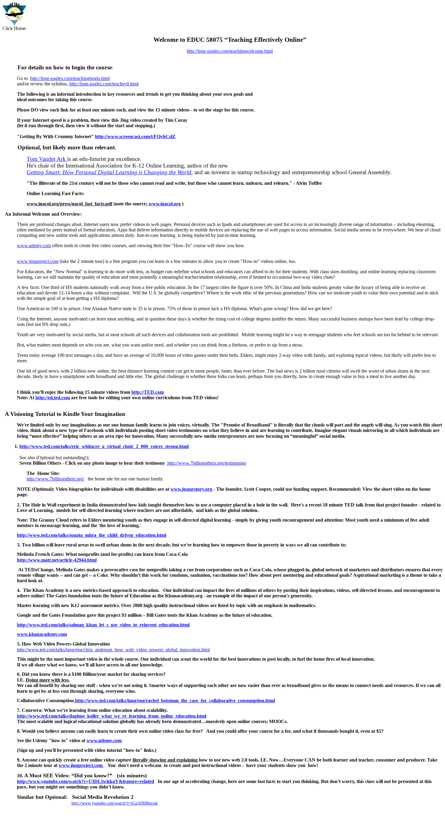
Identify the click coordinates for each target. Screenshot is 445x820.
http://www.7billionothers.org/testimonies (206, 463)
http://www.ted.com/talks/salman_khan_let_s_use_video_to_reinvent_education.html (103, 624)
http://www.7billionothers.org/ (55, 478)
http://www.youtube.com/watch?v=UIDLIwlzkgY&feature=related (85, 781)
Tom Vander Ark (47, 159)
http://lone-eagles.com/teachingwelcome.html (230, 51)
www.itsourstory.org (191, 489)
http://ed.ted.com (52, 397)
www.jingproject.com (37, 261)
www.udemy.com (34, 245)
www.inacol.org (165, 203)
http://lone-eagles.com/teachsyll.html (104, 83)
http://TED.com (147, 392)
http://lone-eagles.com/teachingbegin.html (70, 78)
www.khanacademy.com (42, 634)
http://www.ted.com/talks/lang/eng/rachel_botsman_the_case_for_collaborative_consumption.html (175, 700)
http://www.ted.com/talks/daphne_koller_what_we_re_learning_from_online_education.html (111, 716)
